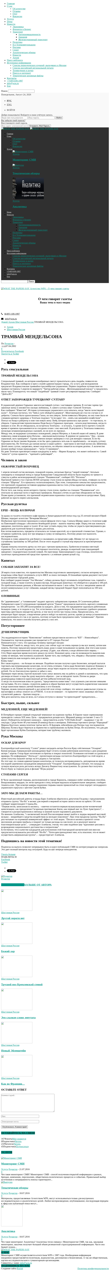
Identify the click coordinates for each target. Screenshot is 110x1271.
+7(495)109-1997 (15, 81)
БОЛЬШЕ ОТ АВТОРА (38, 884)
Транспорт (18, 32)
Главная (11, 3)
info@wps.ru (13, 83)
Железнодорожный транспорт (33, 39)
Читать (18, 1141)
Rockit (20, 1268)
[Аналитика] (28, 198)
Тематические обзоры (26, 173)
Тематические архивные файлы (28, 75)
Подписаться (22, 1146)
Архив (16, 57)
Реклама (17, 47)
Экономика (18, 26)
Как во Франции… (13, 1083)
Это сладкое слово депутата (18, 1017)
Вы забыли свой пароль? (13, 120)
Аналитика (20, 206)
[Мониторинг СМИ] (23, 151)
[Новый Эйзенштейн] (16, 1042)
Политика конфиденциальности (93, 1268)
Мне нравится (19, 1139)
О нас (9, 6)
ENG (9, 104)
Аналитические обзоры (24, 52)
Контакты (11, 78)
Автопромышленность (29, 34)
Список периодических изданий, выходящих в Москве (39, 65)
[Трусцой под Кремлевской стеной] (16, 976)
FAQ (15, 14)
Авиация (22, 37)
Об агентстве (19, 8)
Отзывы (16, 11)
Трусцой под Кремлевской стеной (22, 984)
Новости (11, 24)
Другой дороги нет (12, 918)
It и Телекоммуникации (24, 45)
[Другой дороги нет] (16, 910)
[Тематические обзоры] (18, 165)
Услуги (10, 19)
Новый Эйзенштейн (13, 1050)
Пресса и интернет (22, 73)
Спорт (16, 50)
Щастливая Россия (16, 329)
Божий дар (8, 951)
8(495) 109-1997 (12, 314)
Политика (17, 42)
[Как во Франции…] (16, 1075)
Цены (9, 21)
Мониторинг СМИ (24, 159)
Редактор (9, 343)
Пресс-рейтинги (15, 60)
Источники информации (19, 63)
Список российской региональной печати (33, 68)
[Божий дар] (16, 943)
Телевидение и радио (23, 70)
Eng (9, 86)
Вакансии (17, 16)
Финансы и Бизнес (22, 29)
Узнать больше (8, 854)
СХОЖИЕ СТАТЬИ (12, 884)
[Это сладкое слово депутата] (16, 1009)
